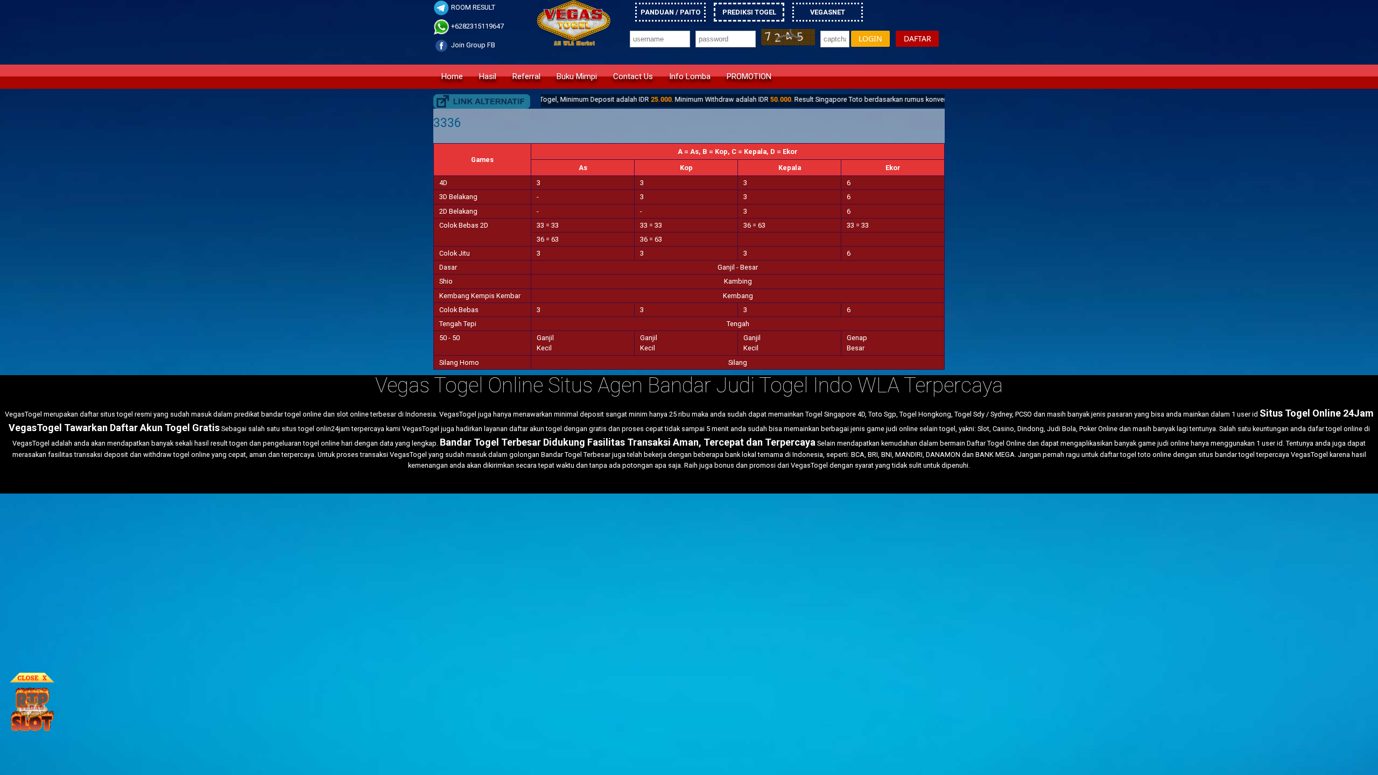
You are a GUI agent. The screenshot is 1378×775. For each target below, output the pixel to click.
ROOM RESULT (472, 7)
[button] (870, 39)
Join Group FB (472, 45)
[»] (481, 101)
